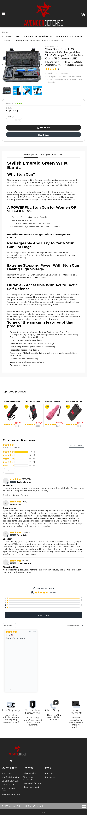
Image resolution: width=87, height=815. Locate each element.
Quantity (9, 116)
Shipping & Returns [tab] (52, 154)
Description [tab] (31, 154)
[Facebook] (3, 761)
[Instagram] (11, 761)
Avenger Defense (52, 46)
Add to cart (45, 128)
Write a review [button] (76, 445)
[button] (8, 452)
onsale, (60, 79)
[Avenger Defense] (43, 13)
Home (5, 32)
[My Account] (43, 812)
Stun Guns (52, 82)
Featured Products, (66, 77)
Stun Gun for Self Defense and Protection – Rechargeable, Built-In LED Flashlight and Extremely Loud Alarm (33, 402)
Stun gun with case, (73, 79)
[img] (15, 479)
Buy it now (43, 135)
